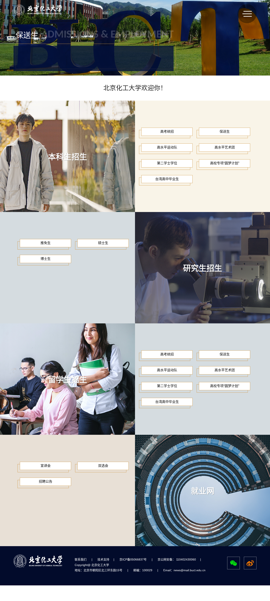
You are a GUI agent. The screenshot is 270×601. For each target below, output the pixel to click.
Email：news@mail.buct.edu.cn (184, 570)
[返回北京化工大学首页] (38, 14)
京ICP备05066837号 (133, 559)
